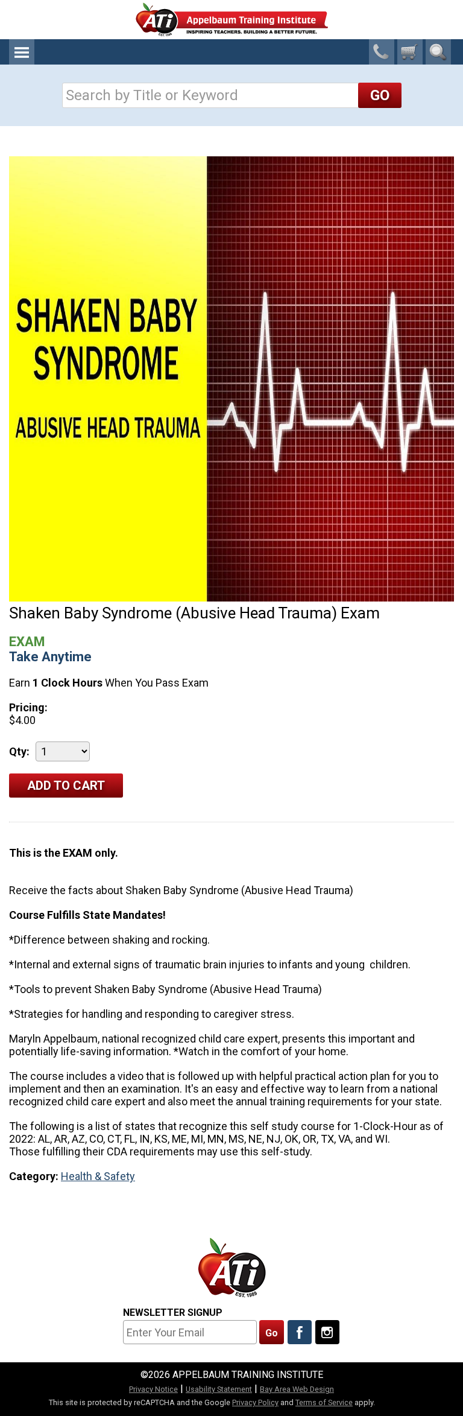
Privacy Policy (255, 1402)
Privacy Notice (153, 1389)
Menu (21, 52)
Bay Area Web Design (297, 1389)
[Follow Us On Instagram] (327, 1332)
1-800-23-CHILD (381, 52)
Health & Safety (98, 1176)
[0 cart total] (410, 52)
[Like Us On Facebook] (300, 1332)
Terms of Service (324, 1402)
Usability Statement (219, 1389)
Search (438, 52)
